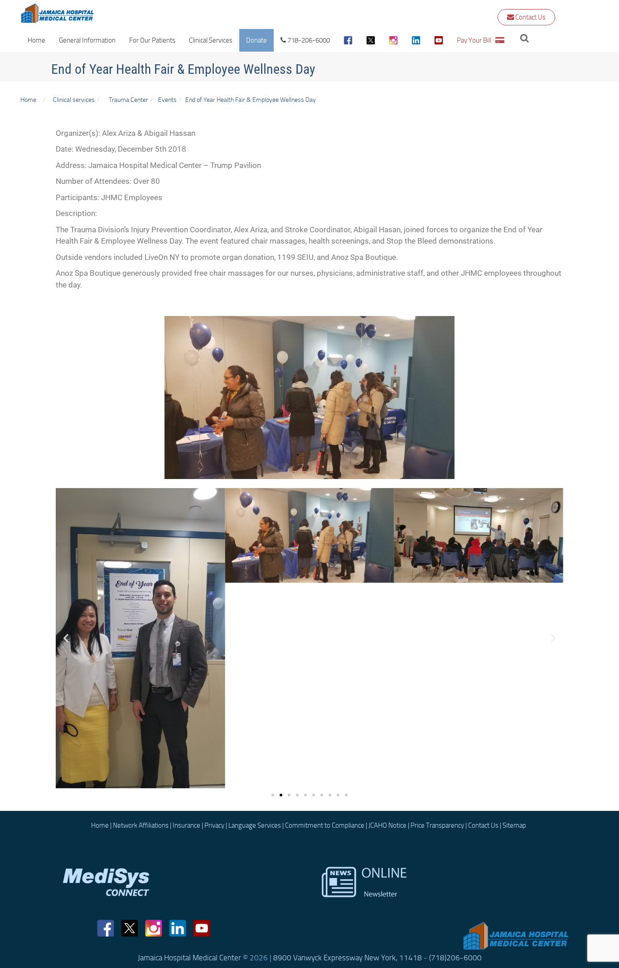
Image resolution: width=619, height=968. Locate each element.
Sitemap (514, 825)
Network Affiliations (141, 825)
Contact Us (530, 17)
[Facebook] (348, 40)
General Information (87, 40)
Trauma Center (128, 99)
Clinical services (72, 99)
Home (36, 40)
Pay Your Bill (476, 40)
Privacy (214, 825)
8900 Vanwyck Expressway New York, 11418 (347, 957)
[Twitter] (370, 40)
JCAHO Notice (387, 825)
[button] (66, 638)
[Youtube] (438, 40)
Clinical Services (210, 40)
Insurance (186, 825)
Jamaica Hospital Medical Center (189, 957)
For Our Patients (152, 40)
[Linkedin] (178, 928)
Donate (256, 40)
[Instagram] (393, 40)
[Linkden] (416, 40)
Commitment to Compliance (324, 825)
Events (167, 99)
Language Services (254, 825)
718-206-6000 (308, 40)
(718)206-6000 (455, 957)
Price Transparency (437, 825)
